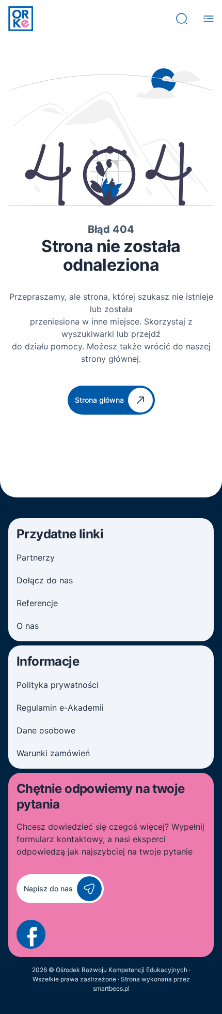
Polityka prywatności (58, 685)
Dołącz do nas (45, 580)
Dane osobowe (46, 730)
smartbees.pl (111, 988)
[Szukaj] (181, 18)
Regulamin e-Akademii (60, 707)
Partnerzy (36, 557)
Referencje (37, 603)
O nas (28, 626)
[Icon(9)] (31, 934)
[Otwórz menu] (208, 18)
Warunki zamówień (53, 753)
